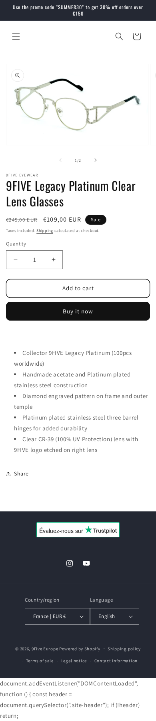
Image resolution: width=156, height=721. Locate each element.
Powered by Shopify (79, 648)
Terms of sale (40, 661)
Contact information (116, 661)
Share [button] (21, 473)
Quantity (16, 243)
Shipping (44, 230)
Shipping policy (124, 649)
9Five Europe (45, 648)
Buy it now (78, 311)
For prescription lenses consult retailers (59, 336)
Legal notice (74, 661)
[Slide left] (60, 160)
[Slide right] (95, 160)
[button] (16, 36)
